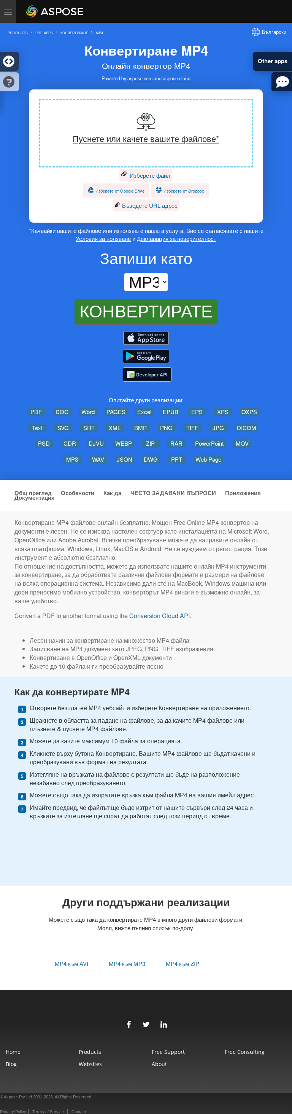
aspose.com (139, 78)
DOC (62, 412)
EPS (197, 412)
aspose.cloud (176, 78)
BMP (140, 428)
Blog (11, 1064)
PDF (36, 412)
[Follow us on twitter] (146, 1023)
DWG (151, 459)
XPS (223, 412)
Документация (34, 498)
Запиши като (146, 258)
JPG (218, 428)
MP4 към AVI (71, 963)
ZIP (150, 443)
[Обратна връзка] (281, 81)
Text (37, 428)
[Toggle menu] (8, 11)
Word (88, 412)
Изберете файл (149, 175)
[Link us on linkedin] (163, 1023)
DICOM (246, 428)
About (159, 1064)
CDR (69, 443)
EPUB (170, 412)
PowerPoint (209, 443)
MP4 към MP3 (127, 963)
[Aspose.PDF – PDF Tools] (146, 338)
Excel (144, 412)
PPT (176, 459)
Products (90, 1051)
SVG (63, 428)
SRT (89, 428)
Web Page (208, 459)
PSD (44, 443)
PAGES (115, 412)
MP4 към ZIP (182, 963)
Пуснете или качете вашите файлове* (146, 138)
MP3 (72, 459)
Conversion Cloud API (159, 616)
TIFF (192, 428)
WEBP (123, 443)
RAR (176, 443)
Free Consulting (245, 1051)
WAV (98, 459)
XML (115, 428)
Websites (90, 1064)
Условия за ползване (103, 238)
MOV (242, 443)
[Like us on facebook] (128, 1023)
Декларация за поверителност (176, 238)
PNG (166, 428)
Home (13, 1051)
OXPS (249, 412)
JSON (124, 459)
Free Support (168, 1051)
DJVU (96, 443)
